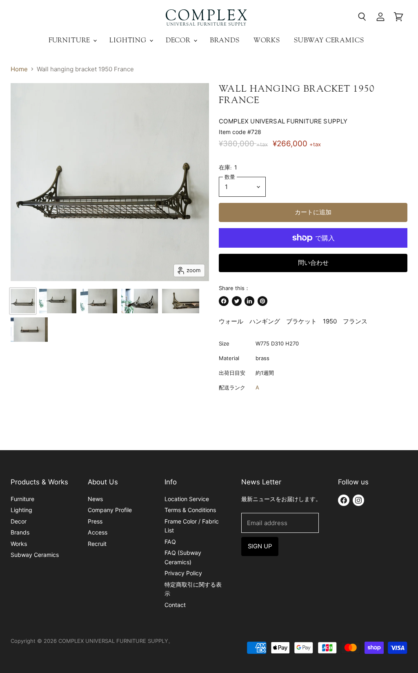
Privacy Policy (183, 573)
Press (95, 521)
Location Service (187, 498)
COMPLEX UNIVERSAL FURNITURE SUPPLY (283, 121)
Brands (225, 40)
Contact (175, 604)
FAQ (170, 541)
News (95, 498)
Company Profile (110, 509)
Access (97, 532)
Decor (179, 40)
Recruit (97, 543)
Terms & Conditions (190, 509)
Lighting (129, 40)
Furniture (70, 40)
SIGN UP (260, 546)
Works (266, 40)
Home (19, 69)
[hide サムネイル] (23, 301)
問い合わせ (313, 262)
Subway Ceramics (329, 40)
